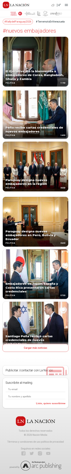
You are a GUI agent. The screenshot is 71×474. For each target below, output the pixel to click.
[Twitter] (31, 453)
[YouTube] (48, 453)
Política (10, 83)
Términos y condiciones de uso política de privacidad (35, 441)
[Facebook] (23, 453)
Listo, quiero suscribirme (50, 403)
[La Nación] (16, 5)
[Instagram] (40, 453)
